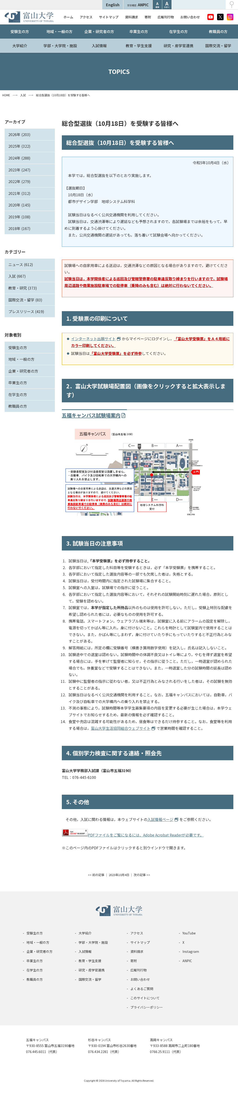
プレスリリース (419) (26, 311)
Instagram (190, 951)
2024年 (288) (19, 158)
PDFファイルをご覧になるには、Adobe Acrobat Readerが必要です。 (146, 835)
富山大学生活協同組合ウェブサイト (120, 728)
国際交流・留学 (218, 45)
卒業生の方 (138, 31)
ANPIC (138, 4)
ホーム (68, 17)
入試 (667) (17, 276)
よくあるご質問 (141, 988)
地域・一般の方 (59, 31)
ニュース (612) (20, 264)
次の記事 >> (142, 875)
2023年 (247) (19, 170)
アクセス (86, 17)
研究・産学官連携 (178, 45)
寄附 (148, 17)
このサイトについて (145, 998)
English (112, 4)
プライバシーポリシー (146, 1007)
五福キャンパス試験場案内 (91, 415)
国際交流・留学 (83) (25, 300)
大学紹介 (19, 45)
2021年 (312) (19, 193)
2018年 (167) (19, 228)
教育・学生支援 (139, 45)
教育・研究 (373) (22, 288)
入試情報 (99, 45)
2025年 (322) (19, 146)
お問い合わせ (190, 17)
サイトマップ (109, 17)
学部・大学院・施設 (60, 45)
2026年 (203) (19, 134)
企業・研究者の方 (99, 31)
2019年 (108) (19, 217)
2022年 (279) (19, 181)
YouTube (189, 933)
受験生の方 (19, 31)
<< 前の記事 (96, 875)
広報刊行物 (166, 17)
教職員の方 (218, 31)
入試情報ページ (160, 819)
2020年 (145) (19, 205)
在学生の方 (178, 31)
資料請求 (131, 17)
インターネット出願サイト (93, 338)
